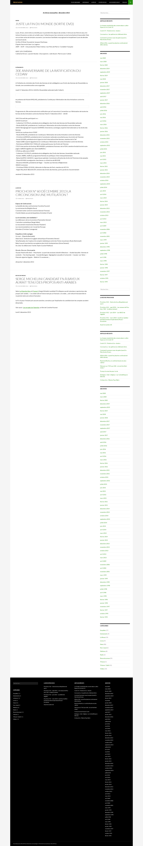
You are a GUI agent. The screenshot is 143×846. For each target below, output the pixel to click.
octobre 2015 (104, 142)
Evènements (19, 67)
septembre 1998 (105, 250)
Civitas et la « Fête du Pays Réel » (110, 380)
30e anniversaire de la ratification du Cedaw (48, 72)
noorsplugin (35, 843)
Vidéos (102, 669)
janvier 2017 (104, 100)
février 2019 (104, 75)
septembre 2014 (105, 184)
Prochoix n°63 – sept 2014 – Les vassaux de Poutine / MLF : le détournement (114, 308)
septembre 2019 (105, 72)
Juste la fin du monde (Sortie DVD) (45, 24)
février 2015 (104, 166)
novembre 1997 (105, 271)
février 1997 (104, 275)
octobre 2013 (104, 215)
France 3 (36, 291)
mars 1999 (103, 240)
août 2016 (103, 107)
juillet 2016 (103, 110)
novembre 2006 (105, 229)
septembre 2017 (105, 93)
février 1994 (104, 282)
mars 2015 (103, 163)
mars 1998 (103, 261)
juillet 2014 (103, 187)
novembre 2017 (105, 89)
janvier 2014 (104, 205)
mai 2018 (103, 79)
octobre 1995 (104, 278)
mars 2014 (103, 198)
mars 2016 (103, 124)
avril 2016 (103, 121)
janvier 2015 (104, 170)
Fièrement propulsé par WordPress (48, 843)
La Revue (93, 2)
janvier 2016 (104, 131)
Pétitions (103, 651)
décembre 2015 (105, 135)
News (17, 20)
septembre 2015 (105, 145)
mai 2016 (103, 117)
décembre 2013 (105, 208)
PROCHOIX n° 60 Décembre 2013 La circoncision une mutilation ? (43, 193)
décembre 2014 (105, 173)
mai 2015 (103, 156)
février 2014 (104, 201)
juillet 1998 (103, 254)
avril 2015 (103, 159)
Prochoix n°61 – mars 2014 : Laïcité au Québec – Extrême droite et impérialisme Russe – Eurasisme (114, 319)
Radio (102, 655)
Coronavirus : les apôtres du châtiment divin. (113, 34)
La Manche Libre (25, 291)
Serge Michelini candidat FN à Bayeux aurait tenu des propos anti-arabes (48, 280)
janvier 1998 (104, 268)
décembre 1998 (105, 247)
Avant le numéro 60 (106, 325)
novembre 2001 (105, 236)
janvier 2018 (104, 82)
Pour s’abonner (75, 2)
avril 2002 (103, 233)
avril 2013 (103, 219)
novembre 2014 (105, 177)
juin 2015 (103, 152)
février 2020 (104, 65)
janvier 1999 (104, 243)
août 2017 (103, 96)
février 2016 (104, 128)
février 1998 (104, 264)
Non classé (103, 648)
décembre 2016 (105, 103)
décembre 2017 (105, 86)
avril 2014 (103, 194)
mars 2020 (103, 61)
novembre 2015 (105, 138)
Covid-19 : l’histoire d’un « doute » (110, 31)
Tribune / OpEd (104, 665)
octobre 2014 (104, 180)
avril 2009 (103, 226)
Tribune (102, 662)
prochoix (34, 27)
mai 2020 (103, 58)
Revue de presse (21, 275)
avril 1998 (103, 257)
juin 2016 (103, 114)
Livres (102, 641)
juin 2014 (103, 191)
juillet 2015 (103, 149)
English (124, 2)
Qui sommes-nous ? (114, 2)
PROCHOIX (17, 2)
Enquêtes (103, 630)
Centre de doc (103, 2)
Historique (85, 2)
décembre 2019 (105, 68)
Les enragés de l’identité (31, 307)
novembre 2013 (105, 212)
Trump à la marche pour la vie (109, 371)
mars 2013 (103, 222)
